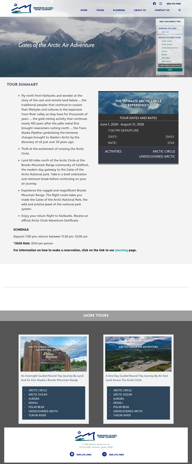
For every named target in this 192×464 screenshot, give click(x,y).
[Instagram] (160, 4)
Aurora (164, 51)
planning (122, 250)
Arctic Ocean (167, 44)
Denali (164, 54)
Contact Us (162, 10)
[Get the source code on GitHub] (154, 4)
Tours (100, 10)
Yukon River (166, 61)
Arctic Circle (166, 41)
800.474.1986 (84, 454)
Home (84, 10)
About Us (140, 10)
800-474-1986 (174, 3)
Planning (119, 10)
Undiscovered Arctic (170, 47)
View (170, 70)
